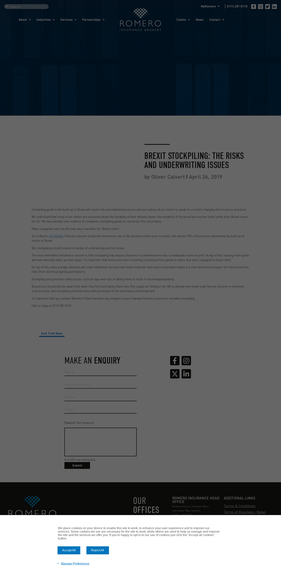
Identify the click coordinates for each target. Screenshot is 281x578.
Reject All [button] (97, 550)
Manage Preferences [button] (75, 563)
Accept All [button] (69, 550)
